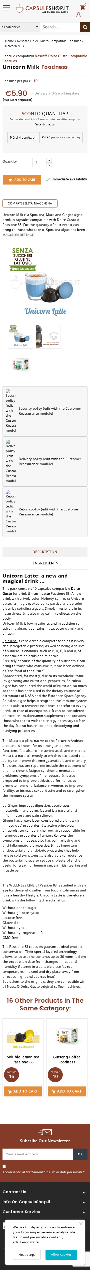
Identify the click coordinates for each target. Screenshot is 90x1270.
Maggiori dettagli (18, 235)
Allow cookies (61, 1254)
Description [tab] (45, 552)
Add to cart (22, 180)
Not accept (26, 1255)
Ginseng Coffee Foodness (67, 1060)
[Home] (42, 7)
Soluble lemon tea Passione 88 (23, 1060)
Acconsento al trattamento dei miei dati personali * (43, 1172)
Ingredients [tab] (45, 563)
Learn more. (30, 1242)
